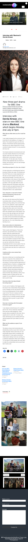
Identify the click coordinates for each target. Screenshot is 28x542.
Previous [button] (6, 475)
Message (4, 509)
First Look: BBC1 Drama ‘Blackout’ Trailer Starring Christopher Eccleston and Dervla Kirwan (7, 371)
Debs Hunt (6, 46)
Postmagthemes (14, 540)
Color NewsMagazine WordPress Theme (16, 538)
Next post (20, 450)
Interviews (5, 391)
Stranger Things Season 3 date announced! (13, 23)
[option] (14, 18)
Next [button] (23, 475)
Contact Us (14, 527)
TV (9, 391)
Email (5, 504)
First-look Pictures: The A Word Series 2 (14, 465)
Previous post (8, 450)
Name (5, 498)
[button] (23, 7)
